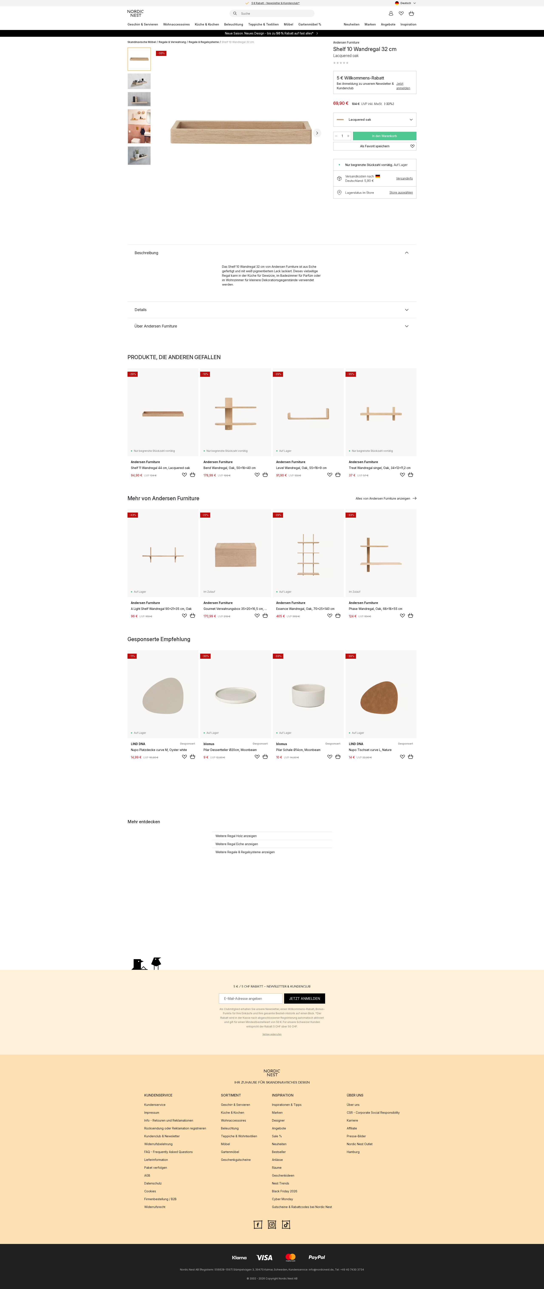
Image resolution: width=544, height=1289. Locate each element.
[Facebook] (258, 1224)
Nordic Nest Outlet (360, 1144)
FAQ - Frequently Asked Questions (168, 1152)
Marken (370, 24)
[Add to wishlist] (184, 474)
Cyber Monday (282, 1199)
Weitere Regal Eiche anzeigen (236, 844)
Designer (278, 1120)
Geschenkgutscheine (236, 1160)
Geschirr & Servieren (143, 24)
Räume (277, 1167)
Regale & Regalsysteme (204, 42)
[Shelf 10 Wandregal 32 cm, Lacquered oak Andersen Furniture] (241, 132)
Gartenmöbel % (309, 24)
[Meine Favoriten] (401, 13)
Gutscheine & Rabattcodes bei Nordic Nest (302, 1207)
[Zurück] (165, 133)
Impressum (151, 1112)
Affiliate (352, 1128)
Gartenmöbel (230, 1152)
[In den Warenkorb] (192, 474)
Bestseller (279, 1152)
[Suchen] (235, 13)
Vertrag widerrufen (272, 1034)
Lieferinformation (156, 1160)
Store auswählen (401, 192)
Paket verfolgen (155, 1167)
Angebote (388, 24)
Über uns (353, 1104)
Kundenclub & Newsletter (162, 1136)
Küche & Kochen (207, 24)
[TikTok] (286, 1224)
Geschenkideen (283, 1175)
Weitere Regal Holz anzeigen (236, 836)
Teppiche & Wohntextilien (239, 1136)
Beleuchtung (233, 24)
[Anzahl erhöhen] (348, 136)
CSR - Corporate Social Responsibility (373, 1112)
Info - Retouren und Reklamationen (168, 1120)
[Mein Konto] (391, 13)
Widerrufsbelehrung (158, 1144)
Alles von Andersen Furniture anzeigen (383, 498)
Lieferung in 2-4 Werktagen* (275, 3)
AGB (147, 1175)
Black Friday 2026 (284, 1191)
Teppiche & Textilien (263, 24)
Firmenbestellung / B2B (160, 1199)
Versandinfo (404, 178)
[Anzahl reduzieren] (336, 136)
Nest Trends (280, 1183)
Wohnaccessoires (176, 24)
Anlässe (277, 1160)
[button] (340, 63)
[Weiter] (317, 133)
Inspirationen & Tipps (287, 1104)
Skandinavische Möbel (142, 42)
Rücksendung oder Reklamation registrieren (175, 1128)
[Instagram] (272, 1224)
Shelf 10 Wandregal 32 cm (238, 42)
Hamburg (353, 1152)
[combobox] (405, 3)
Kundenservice (155, 1104)
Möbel (288, 24)
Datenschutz (153, 1183)
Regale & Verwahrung (172, 42)
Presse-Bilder (356, 1136)
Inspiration (408, 24)
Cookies (150, 1191)
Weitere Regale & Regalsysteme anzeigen (245, 852)
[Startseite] (136, 13)
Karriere (352, 1120)
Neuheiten (352, 24)
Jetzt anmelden (403, 86)
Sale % (277, 1136)
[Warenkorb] (411, 13)
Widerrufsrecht (154, 1207)
